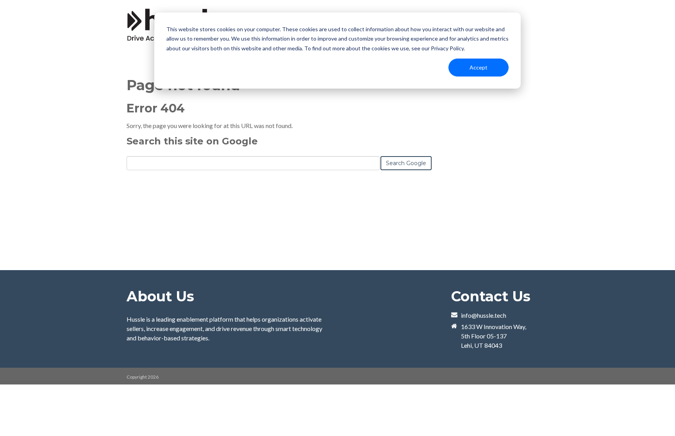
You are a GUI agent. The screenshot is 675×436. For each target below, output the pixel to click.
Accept (479, 67)
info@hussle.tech (483, 315)
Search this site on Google (192, 141)
